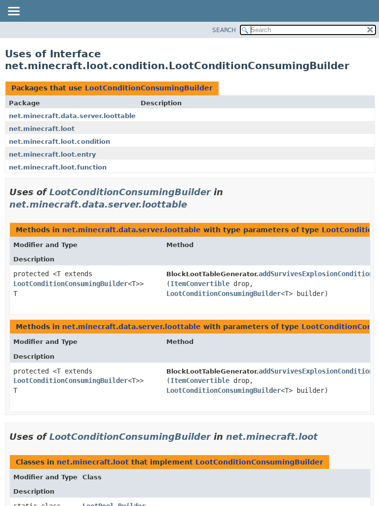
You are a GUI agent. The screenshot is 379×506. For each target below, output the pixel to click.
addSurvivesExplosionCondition (316, 274)
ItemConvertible (199, 284)
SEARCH (224, 30)
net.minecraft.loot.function (58, 167)
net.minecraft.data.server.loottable (72, 116)
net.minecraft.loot (42, 128)
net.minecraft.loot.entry (52, 154)
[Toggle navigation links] (13, 12)
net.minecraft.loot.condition (59, 141)
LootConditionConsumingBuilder (149, 88)
